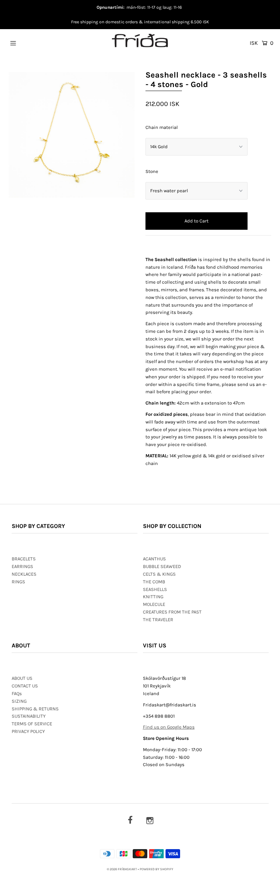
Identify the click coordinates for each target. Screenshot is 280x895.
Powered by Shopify (156, 869)
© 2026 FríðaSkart (122, 869)
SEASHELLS (155, 589)
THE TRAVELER (158, 619)
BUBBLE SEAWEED (162, 566)
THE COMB (154, 581)
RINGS (18, 581)
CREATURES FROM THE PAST (172, 612)
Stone (151, 171)
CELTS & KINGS (159, 574)
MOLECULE (154, 604)
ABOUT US (22, 678)
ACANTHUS (154, 558)
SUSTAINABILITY (29, 716)
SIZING (19, 701)
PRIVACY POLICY (28, 731)
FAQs (17, 693)
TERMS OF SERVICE (32, 723)
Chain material (161, 127)
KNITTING (153, 596)
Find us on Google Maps (169, 727)
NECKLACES (24, 574)
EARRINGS (22, 566)
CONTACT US (25, 686)
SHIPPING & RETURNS (35, 708)
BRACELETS (24, 558)
